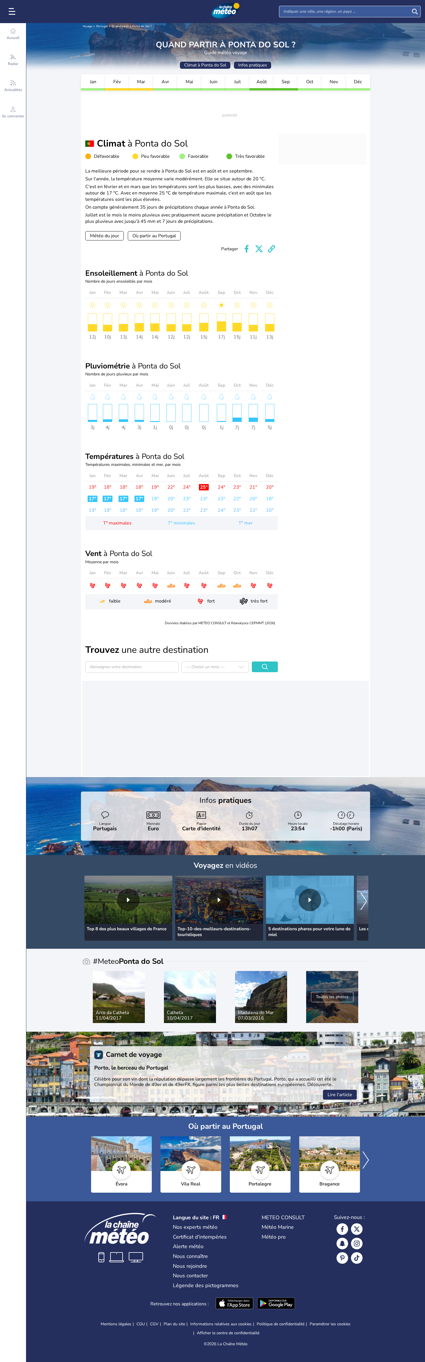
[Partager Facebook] (246, 249)
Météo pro (274, 1236)
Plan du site (174, 1324)
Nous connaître (190, 1256)
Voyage (87, 26)
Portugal (102, 26)
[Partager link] (271, 249)
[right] (363, 902)
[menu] (13, 11)
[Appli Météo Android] (276, 1304)
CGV (154, 1324)
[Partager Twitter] (259, 249)
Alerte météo (188, 1246)
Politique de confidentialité (280, 1324)
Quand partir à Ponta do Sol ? (131, 26)
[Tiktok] (357, 1258)
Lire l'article (340, 1095)
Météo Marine (278, 1227)
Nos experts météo (195, 1227)
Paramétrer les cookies (330, 1324)
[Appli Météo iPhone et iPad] (234, 1304)
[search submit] (415, 11)
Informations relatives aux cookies (221, 1324)
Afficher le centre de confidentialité (228, 1333)
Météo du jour (104, 236)
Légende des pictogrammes (206, 1285)
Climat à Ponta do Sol (205, 65)
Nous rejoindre (190, 1266)
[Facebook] (342, 1229)
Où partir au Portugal (154, 236)
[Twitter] (357, 1229)
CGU (140, 1324)
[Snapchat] (342, 1243)
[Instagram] (357, 1243)
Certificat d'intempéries (200, 1236)
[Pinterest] (342, 1258)
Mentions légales (116, 1324)
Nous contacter (190, 1275)
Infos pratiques (252, 65)
